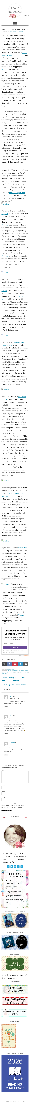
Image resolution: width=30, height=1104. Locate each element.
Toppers (5, 213)
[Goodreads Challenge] (15, 1073)
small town (12, 672)
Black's (3, 672)
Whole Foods (4, 673)
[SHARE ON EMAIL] (25, 664)
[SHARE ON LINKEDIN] (20, 664)
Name (4, 785)
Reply (6, 706)
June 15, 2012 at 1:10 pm (16, 698)
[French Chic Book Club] (15, 950)
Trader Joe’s (12, 55)
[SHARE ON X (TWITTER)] (4, 664)
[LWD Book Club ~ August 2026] (15, 929)
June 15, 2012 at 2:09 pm (16, 718)
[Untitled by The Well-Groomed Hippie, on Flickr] (5, 204)
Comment (5, 770)
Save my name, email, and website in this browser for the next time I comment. (13, 806)
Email (4, 791)
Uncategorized (10, 669)
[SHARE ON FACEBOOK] (9, 664)
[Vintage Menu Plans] (15, 972)
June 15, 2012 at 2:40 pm (16, 745)
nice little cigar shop (17, 192)
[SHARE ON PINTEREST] (15, 664)
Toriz (11, 715)
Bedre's (26, 670)
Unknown (12, 742)
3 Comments (20, 31)
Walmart (5, 69)
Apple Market (21, 670)
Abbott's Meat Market (12, 670)
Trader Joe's (21, 672)
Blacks (4, 290)
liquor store (23, 548)
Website (4, 797)
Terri (11, 696)
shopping (7, 672)
